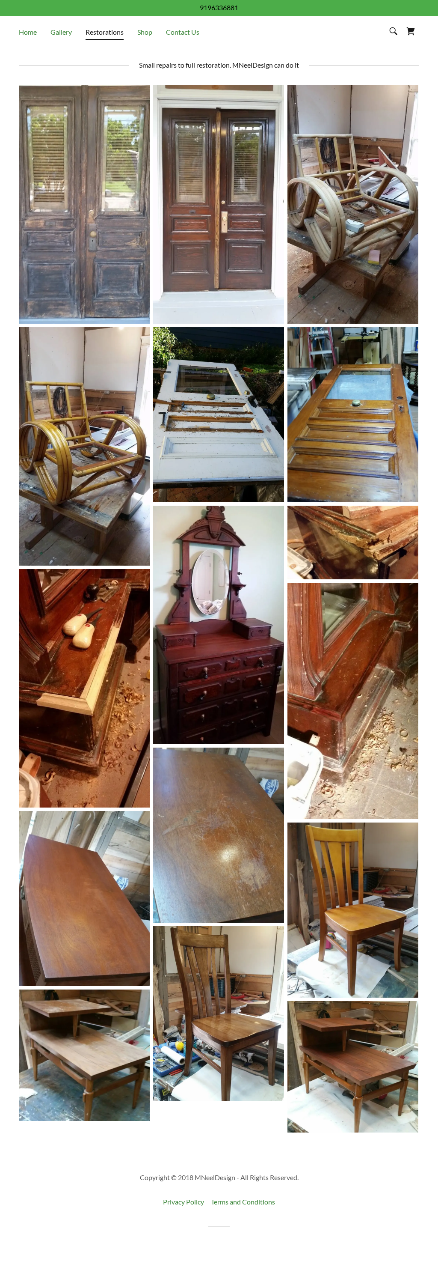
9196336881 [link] (219, 7)
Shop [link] (144, 32)
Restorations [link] (105, 32)
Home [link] (28, 32)
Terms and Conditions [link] (243, 1202)
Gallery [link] (61, 32)
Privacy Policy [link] (183, 1202)
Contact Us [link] (182, 32)
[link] (410, 31)
